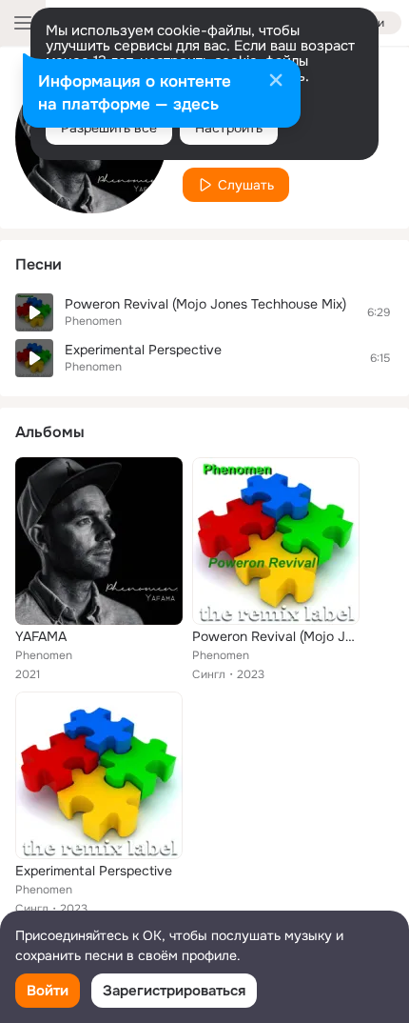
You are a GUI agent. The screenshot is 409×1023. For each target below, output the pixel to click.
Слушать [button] (246, 184)
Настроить (229, 127)
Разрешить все (109, 127)
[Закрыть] (275, 81)
